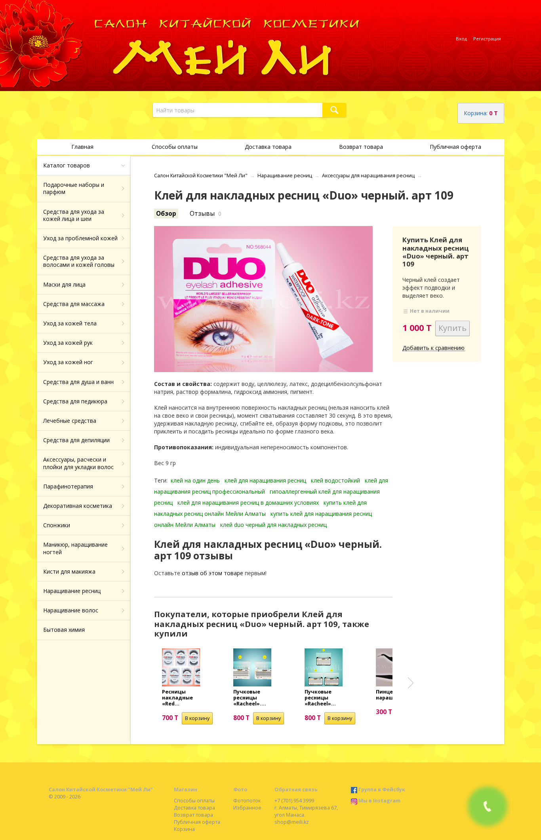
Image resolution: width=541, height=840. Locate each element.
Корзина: (481, 113)
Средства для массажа (74, 304)
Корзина (184, 829)
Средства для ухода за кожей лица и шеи (73, 215)
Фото (240, 789)
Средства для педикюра (75, 401)
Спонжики (56, 525)
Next (410, 682)
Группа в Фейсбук (381, 789)
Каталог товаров (66, 165)
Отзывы (202, 213)
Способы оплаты (175, 146)
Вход (461, 39)
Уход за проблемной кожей (80, 238)
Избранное (247, 807)
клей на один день (195, 480)
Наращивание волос (70, 610)
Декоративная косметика (77, 505)
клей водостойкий (335, 480)
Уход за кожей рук (68, 342)
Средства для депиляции (76, 440)
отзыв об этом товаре (212, 573)
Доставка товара (268, 146)
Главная (82, 146)
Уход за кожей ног (68, 362)
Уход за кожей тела (70, 323)
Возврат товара (361, 146)
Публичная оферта (455, 146)
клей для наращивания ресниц (265, 480)
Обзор (166, 213)
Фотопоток (247, 800)
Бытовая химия (64, 629)
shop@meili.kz (291, 822)
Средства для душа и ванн (78, 382)
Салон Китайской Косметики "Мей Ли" (201, 175)
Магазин (185, 789)
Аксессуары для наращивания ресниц (368, 175)
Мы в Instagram (379, 800)
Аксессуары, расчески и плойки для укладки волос (78, 463)
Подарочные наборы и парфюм (73, 188)
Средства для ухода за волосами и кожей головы (78, 261)
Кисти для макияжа (69, 571)
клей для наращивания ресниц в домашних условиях (248, 502)
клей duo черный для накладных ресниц (273, 524)
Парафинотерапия (68, 486)
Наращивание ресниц (72, 591)
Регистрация (487, 39)
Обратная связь (296, 789)
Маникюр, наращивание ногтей (75, 548)
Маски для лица (64, 284)
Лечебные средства (69, 420)
